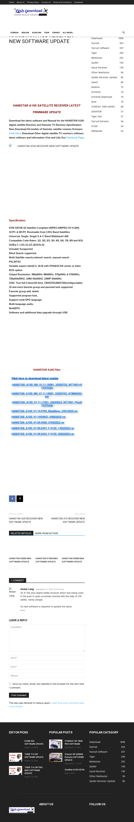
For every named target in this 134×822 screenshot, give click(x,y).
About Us (21, 2)
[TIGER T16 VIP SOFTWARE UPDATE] (15, 757)
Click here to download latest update (34, 378)
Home (11, 2)
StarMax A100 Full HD (74, 770)
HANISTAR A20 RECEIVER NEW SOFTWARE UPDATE (26, 520)
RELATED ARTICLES (21, 533)
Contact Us (45, 2)
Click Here (15, 133)
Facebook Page (75, 137)
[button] (123, 32)
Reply (22, 610)
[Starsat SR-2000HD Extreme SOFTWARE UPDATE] (55, 757)
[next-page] (16, 568)
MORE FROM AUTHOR (46, 533)
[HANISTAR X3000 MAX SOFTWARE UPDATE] (73, 548)
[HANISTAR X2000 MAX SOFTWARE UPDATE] (20, 548)
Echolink (36, 32)
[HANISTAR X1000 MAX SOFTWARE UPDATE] (47, 548)
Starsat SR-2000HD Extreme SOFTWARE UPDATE (74, 757)
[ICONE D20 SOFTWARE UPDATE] (15, 744)
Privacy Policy (33, 2)
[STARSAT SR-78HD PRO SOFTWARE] (55, 744)
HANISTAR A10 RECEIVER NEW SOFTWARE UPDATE (68, 520)
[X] (20, 498)
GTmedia (14, 32)
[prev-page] (11, 568)
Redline (25, 32)
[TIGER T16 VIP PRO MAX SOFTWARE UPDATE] (15, 770)
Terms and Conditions (62, 2)
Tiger (46, 32)
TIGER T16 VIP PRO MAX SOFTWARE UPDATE (34, 770)
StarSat (56, 32)
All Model (68, 32)
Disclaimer (78, 2)
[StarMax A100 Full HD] (55, 772)
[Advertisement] (47, 24)
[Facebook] (12, 498)
